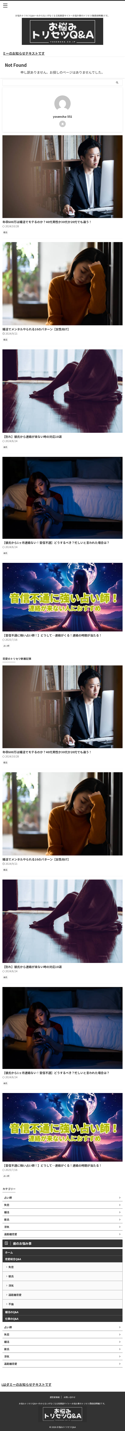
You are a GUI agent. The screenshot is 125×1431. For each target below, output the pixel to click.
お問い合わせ (69, 1397)
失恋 (11, 1267)
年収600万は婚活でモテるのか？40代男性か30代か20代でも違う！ (47, 222)
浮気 (11, 1285)
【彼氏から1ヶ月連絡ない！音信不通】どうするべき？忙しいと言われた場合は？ (56, 542)
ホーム (9, 1252)
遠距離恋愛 (14, 1295)
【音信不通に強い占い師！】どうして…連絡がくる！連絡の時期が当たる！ (52, 635)
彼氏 (11, 1276)
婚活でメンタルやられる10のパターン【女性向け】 (36, 329)
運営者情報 (55, 1397)
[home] (62, 124)
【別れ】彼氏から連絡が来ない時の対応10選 (32, 436)
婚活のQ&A (11, 1312)
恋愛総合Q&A (13, 1259)
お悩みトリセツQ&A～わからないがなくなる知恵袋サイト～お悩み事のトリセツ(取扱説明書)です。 (62, 1403)
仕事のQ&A (11, 1319)
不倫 (11, 1304)
